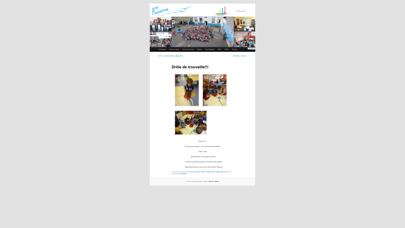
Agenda (199, 49)
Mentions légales (214, 181)
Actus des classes (188, 49)
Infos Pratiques (209, 49)
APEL (219, 49)
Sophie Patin (179, 56)
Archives (234, 49)
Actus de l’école (174, 49)
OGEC (227, 49)
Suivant (244, 56)
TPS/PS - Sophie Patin (207, 172)
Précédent (236, 56)
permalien (184, 174)
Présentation (162, 49)
